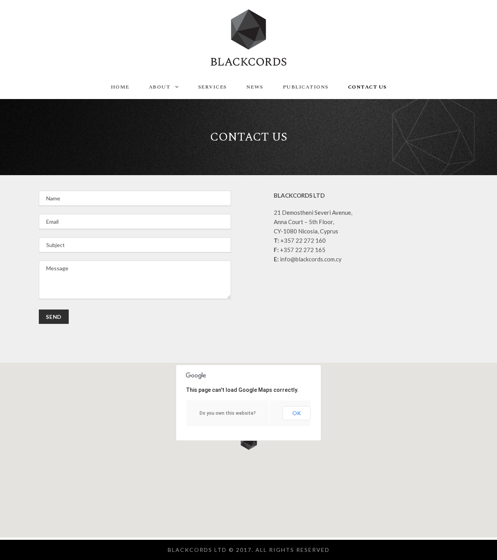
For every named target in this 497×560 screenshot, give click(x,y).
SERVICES (212, 87)
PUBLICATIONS (305, 87)
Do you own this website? (228, 413)
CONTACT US (367, 87)
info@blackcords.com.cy (311, 259)
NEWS (254, 87)
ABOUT (159, 87)
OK (296, 413)
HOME (120, 87)
